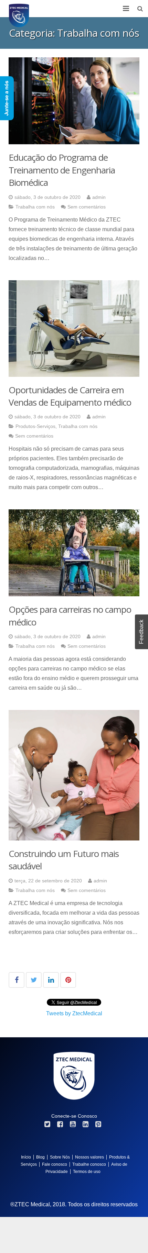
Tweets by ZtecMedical (74, 1013)
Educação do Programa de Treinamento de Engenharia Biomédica (62, 170)
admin (99, 197)
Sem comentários (86, 207)
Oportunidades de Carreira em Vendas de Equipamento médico (70, 396)
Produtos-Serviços (35, 426)
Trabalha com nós (35, 207)
